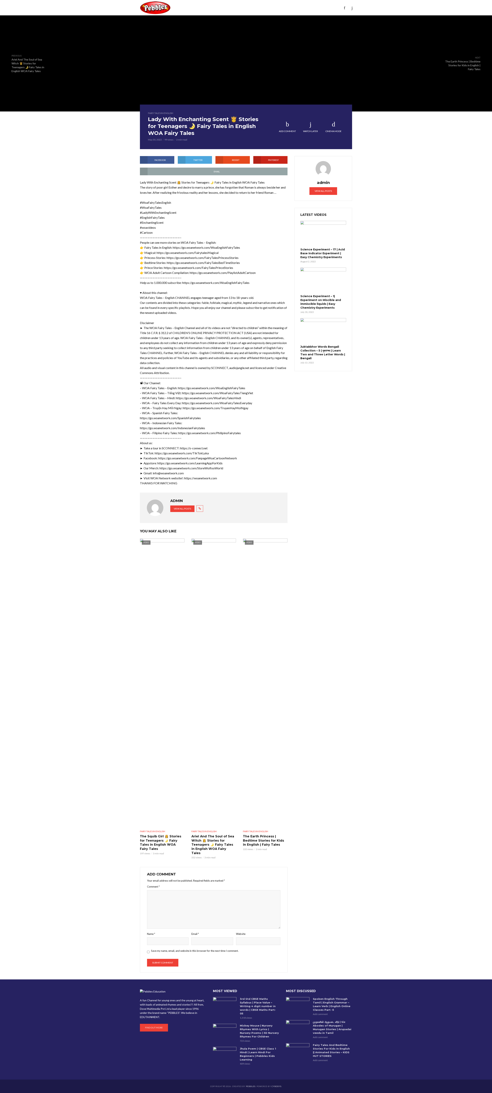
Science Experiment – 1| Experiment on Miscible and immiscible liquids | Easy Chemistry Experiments (320, 301)
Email (195, 933)
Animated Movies (250, 7)
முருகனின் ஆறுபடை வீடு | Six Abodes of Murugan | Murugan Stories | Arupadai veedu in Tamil (332, 1027)
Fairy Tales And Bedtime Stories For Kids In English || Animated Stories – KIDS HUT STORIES (331, 1050)
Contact (311, 7)
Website (240, 933)
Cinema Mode (333, 131)
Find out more (154, 1027)
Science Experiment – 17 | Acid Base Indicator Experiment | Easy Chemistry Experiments (322, 253)
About (193, 7)
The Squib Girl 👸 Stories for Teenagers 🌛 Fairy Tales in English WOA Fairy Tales (160, 843)
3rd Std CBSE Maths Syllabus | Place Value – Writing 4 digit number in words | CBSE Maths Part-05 (258, 1006)
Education (223, 7)
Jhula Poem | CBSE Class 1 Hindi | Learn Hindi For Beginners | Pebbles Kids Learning (258, 1054)
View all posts (182, 508)
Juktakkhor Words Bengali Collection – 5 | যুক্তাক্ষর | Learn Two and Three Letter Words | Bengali (322, 352)
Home (178, 7)
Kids (206, 7)
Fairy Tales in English (160, 113)
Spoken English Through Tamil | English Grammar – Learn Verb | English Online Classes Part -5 (331, 1004)
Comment (153, 886)
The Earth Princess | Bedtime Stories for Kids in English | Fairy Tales (263, 840)
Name (151, 933)
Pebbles (250, 1086)
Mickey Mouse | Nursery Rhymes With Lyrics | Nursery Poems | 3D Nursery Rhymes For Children (259, 1031)
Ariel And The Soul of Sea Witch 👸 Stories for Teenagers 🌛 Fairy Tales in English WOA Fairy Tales (212, 845)
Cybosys (276, 1086)
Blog (295, 7)
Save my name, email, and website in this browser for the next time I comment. (195, 950)
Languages (276, 7)
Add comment (287, 131)
